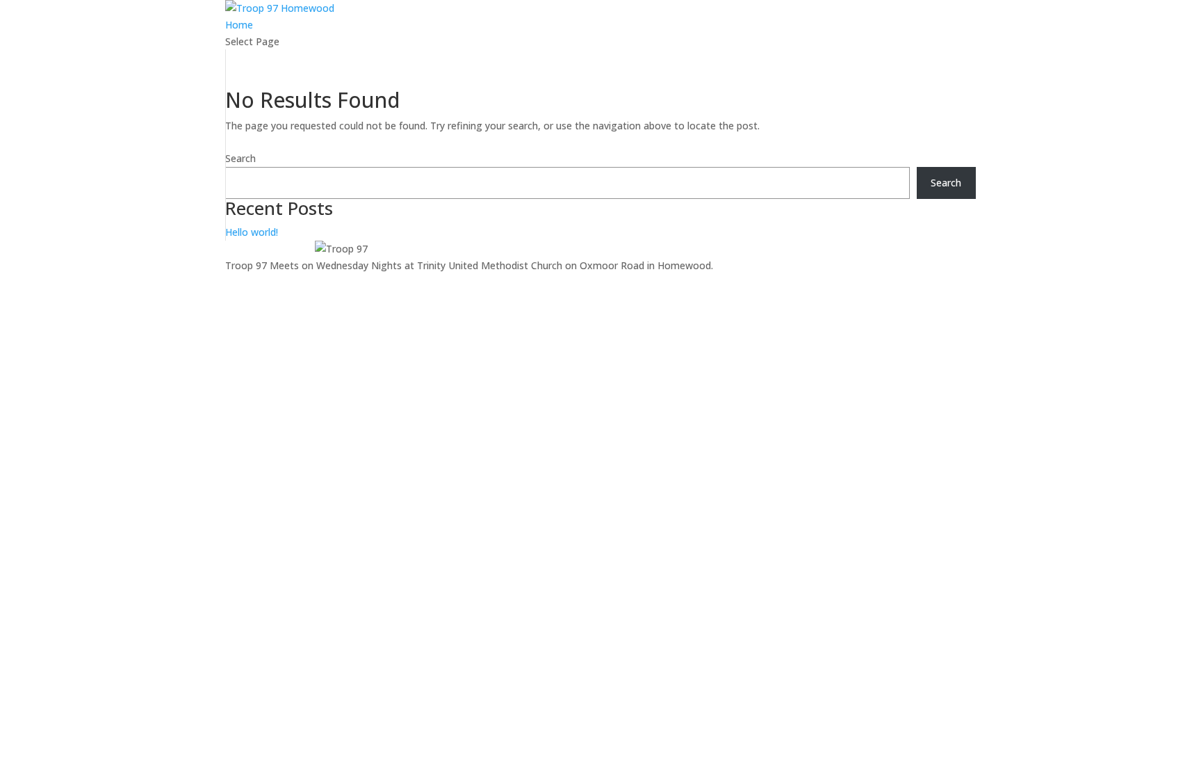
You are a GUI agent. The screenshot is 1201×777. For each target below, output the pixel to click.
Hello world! (251, 232)
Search (240, 158)
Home (239, 24)
